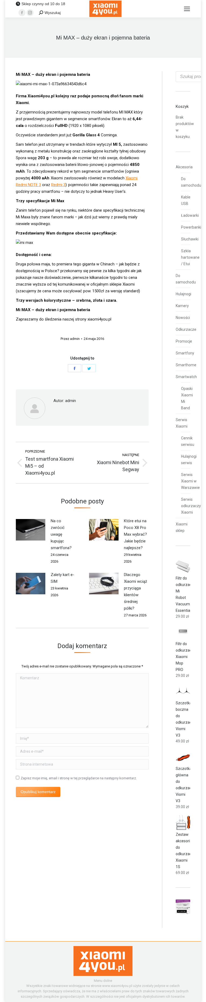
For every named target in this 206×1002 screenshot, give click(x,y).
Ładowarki (190, 215)
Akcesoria (184, 167)
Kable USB (185, 200)
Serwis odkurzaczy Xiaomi (191, 505)
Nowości (183, 317)
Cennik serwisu (187, 441)
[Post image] (30, 530)
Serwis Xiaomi (181, 423)
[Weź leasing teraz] (183, 913)
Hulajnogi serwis (189, 459)
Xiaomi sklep (181, 527)
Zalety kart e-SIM (62, 578)
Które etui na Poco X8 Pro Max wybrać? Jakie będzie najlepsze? (135, 534)
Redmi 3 (58, 184)
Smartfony (185, 353)
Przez (70, 339)
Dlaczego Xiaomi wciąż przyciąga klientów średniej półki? (135, 591)
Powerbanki (191, 227)
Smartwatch (186, 377)
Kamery (182, 306)
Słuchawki (189, 239)
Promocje (184, 341)
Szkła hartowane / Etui (190, 257)
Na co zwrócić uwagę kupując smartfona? (61, 534)
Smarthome (186, 365)
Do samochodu (191, 182)
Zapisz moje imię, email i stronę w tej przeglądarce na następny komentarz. (79, 778)
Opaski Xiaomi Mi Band (187, 398)
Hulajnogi (183, 294)
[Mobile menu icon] (187, 9)
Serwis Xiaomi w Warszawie (190, 481)
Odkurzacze (186, 329)
